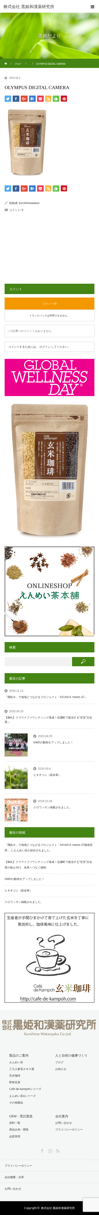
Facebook (41, 1150)
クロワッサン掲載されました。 (52, 807)
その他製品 (16, 1102)
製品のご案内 (19, 1055)
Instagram (49, 1150)
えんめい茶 (16, 1062)
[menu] (92, 6)
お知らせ (60, 1069)
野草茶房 (14, 1082)
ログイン (44, 347)
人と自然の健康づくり (71, 1055)
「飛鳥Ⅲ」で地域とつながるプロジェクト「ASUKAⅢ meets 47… (45, 697)
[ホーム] (6, 60)
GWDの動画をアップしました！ (53, 742)
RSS (57, 1150)
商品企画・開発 (19, 1129)
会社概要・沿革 (14, 1177)
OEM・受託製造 (21, 1116)
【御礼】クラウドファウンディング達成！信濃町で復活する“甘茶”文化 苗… (48, 720)
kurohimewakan (29, 203)
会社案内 (61, 1116)
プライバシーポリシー (69, 1129)
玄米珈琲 (14, 1076)
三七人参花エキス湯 (21, 1069)
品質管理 (14, 1136)
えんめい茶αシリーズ (22, 1096)
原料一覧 (14, 1123)
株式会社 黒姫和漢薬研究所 (58, 1208)
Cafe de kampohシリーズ (25, 1089)
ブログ (59, 1062)
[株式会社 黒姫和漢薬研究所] (42, 6)
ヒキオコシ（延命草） (47, 775)
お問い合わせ (63, 1123)
